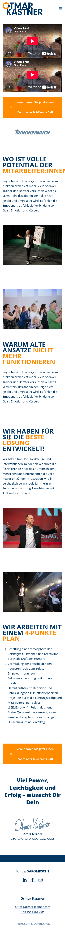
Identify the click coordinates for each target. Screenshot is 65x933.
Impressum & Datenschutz (32, 924)
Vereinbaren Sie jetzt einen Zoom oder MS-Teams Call (35, 107)
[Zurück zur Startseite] (23, 8)
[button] (60, 8)
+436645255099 (32, 912)
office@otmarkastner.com (32, 907)
